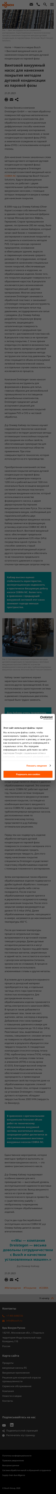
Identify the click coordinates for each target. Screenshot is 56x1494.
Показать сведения (36, 765)
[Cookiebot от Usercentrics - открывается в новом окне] (40, 718)
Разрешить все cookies (28, 774)
